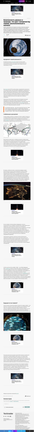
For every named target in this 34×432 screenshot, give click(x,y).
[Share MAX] (12, 431)
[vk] (5, 416)
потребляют (25, 273)
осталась (7, 120)
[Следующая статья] (17, 410)
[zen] (8, 416)
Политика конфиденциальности (8, 419)
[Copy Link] (30, 431)
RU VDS (17, 393)
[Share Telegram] (21, 431)
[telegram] (7, 416)
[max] (10, 416)
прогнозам (22, 102)
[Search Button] (28, 1)
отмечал (6, 89)
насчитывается (13, 61)
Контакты (5, 420)
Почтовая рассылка (26, 1)
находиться (8, 268)
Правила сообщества (6, 418)
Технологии (5, 18)
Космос (8, 18)
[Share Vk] (4, 431)
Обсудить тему (28, 35)
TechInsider (7, 1)
